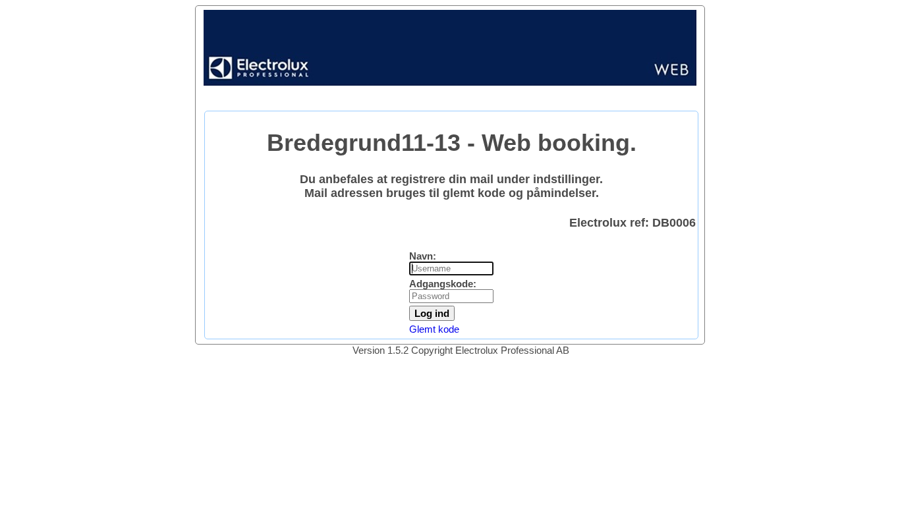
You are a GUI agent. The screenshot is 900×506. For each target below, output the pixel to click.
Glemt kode (434, 329)
